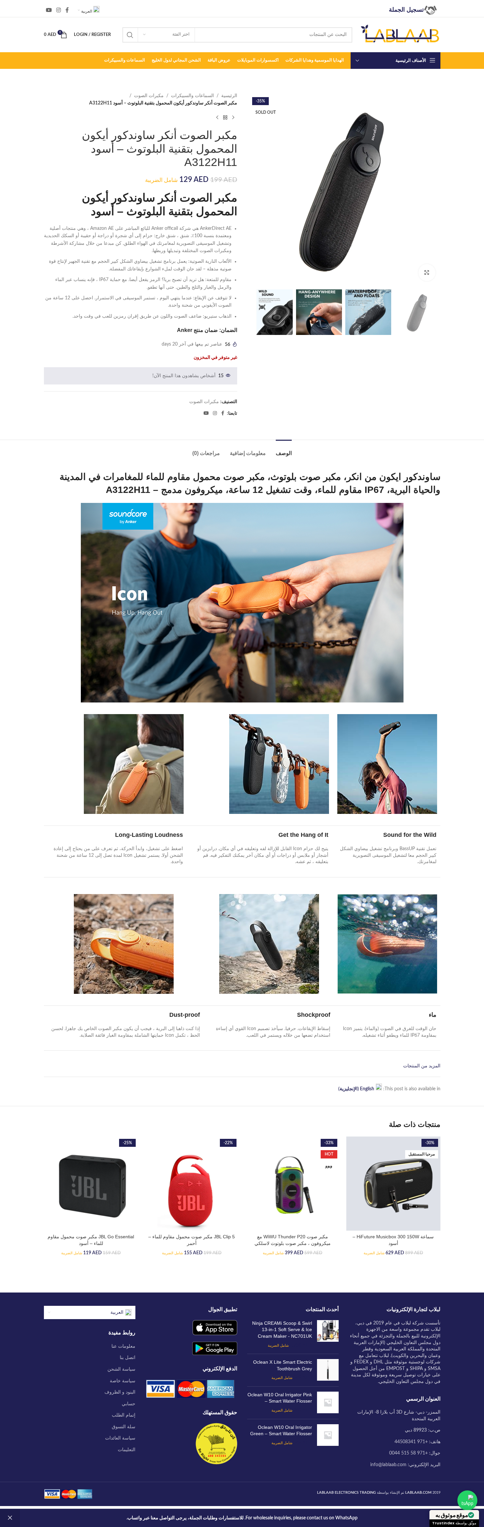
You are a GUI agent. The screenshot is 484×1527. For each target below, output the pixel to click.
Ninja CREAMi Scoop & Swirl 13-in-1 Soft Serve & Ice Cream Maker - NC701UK (282, 1329)
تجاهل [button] (10, 1518)
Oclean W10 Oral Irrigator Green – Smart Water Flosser (281, 1431)
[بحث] (130, 35)
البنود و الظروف (119, 1392)
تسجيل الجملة (406, 9)
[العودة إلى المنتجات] (225, 118)
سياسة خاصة (122, 1381)
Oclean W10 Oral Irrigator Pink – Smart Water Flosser (279, 1398)
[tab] (284, 450)
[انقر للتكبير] (426, 272)
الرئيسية (229, 95)
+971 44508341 (411, 1442)
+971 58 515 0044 (408, 1453)
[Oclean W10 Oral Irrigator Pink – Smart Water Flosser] (328, 1403)
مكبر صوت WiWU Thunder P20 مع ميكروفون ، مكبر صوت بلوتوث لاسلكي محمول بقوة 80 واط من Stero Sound (292, 1243)
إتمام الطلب (123, 1415)
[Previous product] (233, 118)
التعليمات (126, 1450)
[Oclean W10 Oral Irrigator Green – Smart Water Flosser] (328, 1435)
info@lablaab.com (388, 1464)
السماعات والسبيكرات (192, 95)
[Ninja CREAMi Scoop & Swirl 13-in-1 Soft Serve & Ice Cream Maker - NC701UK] (328, 1334)
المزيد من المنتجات (421, 1066)
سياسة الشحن (121, 1369)
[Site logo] (399, 34)
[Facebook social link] (67, 10)
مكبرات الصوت (149, 95)
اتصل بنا (127, 1357)
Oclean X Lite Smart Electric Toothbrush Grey (282, 1365)
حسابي (128, 1404)
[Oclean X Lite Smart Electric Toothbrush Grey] (328, 1370)
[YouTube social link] (49, 10)
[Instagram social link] (58, 10)
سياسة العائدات (120, 1438)
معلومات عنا (123, 1346)
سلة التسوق (123, 1427)
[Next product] (217, 118)
